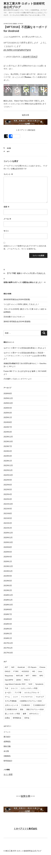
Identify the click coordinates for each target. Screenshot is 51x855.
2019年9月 (8, 576)
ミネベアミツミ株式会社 (25, 828)
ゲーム (7, 697)
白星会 (7, 718)
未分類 (9, 148)
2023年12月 (8, 437)
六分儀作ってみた (11, 379)
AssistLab (21, 667)
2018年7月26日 (30, 57)
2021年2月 (8, 528)
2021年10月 (8, 504)
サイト (6, 231)
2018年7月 (8, 614)
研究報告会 (17, 718)
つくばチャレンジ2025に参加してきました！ (21, 304)
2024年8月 (8, 422)
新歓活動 (7, 746)
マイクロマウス (27, 697)
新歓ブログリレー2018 (35, 709)
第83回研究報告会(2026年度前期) (17, 299)
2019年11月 (8, 571)
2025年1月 (8, 417)
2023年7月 (8, 446)
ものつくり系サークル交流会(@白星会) (19, 348)
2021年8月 (8, 513)
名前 (6, 207)
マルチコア (40, 697)
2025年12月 (8, 398)
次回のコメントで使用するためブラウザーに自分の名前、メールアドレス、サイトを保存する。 (25, 247)
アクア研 (18, 692)
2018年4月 (8, 624)
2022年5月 (8, 489)
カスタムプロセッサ (31, 692)
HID (33, 671)
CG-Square (32, 667)
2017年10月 (8, 653)
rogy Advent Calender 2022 (15, 684)
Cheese (42, 667)
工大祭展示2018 (11, 709)
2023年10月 (8, 441)
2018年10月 (8, 605)
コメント (8, 174)
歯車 (24, 714)
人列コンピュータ (11, 705)
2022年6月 (8, 485)
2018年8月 (8, 609)
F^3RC (16, 671)
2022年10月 (8, 475)
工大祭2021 (25, 705)
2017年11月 (8, 648)
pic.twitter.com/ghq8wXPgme (17, 50)
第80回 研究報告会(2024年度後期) (17, 321)
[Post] (6, 136)
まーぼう (8, 692)
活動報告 (7, 756)
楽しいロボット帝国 (12, 714)
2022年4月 (8, 494)
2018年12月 (8, 595)
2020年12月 (8, 533)
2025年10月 (8, 403)
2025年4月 (8, 408)
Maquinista (9, 676)
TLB (6, 688)
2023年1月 (8, 461)
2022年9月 (8, 480)
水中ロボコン (34, 714)
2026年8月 (8, 393)
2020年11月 (8, 537)
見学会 (26, 718)
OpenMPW (9, 680)
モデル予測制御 (10, 701)
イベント (7, 732)
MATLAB (19, 676)
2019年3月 (8, 586)
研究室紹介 (8, 761)
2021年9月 (8, 509)
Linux (40, 671)
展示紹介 (7, 737)
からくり (14, 688)
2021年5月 (8, 518)
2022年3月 (8, 499)
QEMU (18, 680)
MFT (8, 151)
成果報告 (7, 742)
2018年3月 (8, 629)
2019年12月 (8, 566)
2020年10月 (8, 542)
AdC (12, 667)
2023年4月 (8, 451)
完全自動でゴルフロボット (14, 317)
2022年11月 (8, 470)
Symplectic (39, 684)
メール (7, 219)
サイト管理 (8, 774)
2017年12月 (8, 643)
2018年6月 (8, 619)
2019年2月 (8, 590)
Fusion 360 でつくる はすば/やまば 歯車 (19, 371)
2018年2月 (8, 634)
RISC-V (27, 680)
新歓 (21, 709)
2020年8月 (8, 547)
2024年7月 (8, 427)
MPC (41, 676)
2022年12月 (8, 465)
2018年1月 (8, 638)
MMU (34, 676)
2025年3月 (8, 413)
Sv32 (30, 684)
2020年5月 (8, 552)
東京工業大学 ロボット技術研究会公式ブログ (23, 851)
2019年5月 (8, 581)
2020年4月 (8, 557)
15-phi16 (20, 23)
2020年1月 (8, 561)
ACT (6, 667)
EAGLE (7, 671)
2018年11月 (8, 600)
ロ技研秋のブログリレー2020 (31, 701)
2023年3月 (8, 456)
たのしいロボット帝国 (29, 688)
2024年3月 (8, 432)
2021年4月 (8, 523)
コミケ (15, 697)
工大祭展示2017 (39, 705)
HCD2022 (25, 671)
